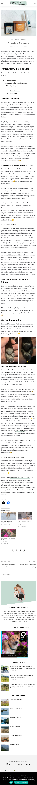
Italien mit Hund (14, 744)
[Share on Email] (24, 550)
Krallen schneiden (10, 80)
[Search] (35, 3)
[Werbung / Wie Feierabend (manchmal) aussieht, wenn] (9, 770)
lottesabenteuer (20, 764)
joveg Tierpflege (20, 431)
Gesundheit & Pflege (18, 39)
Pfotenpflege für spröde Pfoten (14, 86)
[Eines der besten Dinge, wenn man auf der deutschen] (5, 770)
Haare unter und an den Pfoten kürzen (16, 83)
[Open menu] (2, 2)
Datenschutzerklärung (21, 782)
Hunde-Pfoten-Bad (15, 91)
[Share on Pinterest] (20, 550)
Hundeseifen (20, 490)
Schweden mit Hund (16, 708)
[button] (9, 350)
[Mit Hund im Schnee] (8, 516)
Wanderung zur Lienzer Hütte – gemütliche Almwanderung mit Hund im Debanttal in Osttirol (22, 686)
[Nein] (35, 780)
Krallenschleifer (8, 193)
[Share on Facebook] (12, 550)
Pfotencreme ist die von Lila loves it (20, 478)
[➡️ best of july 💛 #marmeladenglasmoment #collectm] (14, 770)
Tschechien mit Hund (16, 735)
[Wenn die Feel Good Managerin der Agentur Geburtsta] (18, 770)
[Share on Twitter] (16, 550)
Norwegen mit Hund (15, 717)
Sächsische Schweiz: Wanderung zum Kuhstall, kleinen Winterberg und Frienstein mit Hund (28, 566)
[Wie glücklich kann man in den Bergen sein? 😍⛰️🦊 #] (0, 770)
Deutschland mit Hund (16, 699)
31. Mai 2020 (18, 46)
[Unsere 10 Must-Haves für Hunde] (25, 516)
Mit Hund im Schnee (6, 521)
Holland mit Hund (15, 726)
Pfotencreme (13, 93)
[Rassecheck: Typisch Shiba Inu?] (8, 533)
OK (11, 782)
